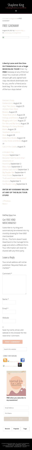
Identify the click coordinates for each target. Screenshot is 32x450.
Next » (4, 204)
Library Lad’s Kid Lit (10, 169)
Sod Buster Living (9, 184)
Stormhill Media (20, 444)
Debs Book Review (9, 138)
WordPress (17, 447)
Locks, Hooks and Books (11, 141)
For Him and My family (11, 123)
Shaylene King (16, 4)
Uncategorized (16, 33)
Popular (16, 429)
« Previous (6, 201)
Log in (24, 447)
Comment (7, 273)
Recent (7, 429)
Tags (25, 429)
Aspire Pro (18, 445)
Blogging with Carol (9, 120)
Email (5, 308)
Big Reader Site (8, 172)
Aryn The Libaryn (9, 106)
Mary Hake (6, 166)
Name (5, 299)
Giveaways (7, 33)
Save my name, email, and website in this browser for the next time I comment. (14, 333)
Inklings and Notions (10, 118)
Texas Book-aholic (9, 115)
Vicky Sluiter (7, 175)
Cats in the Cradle (9, 146)
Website (5, 318)
